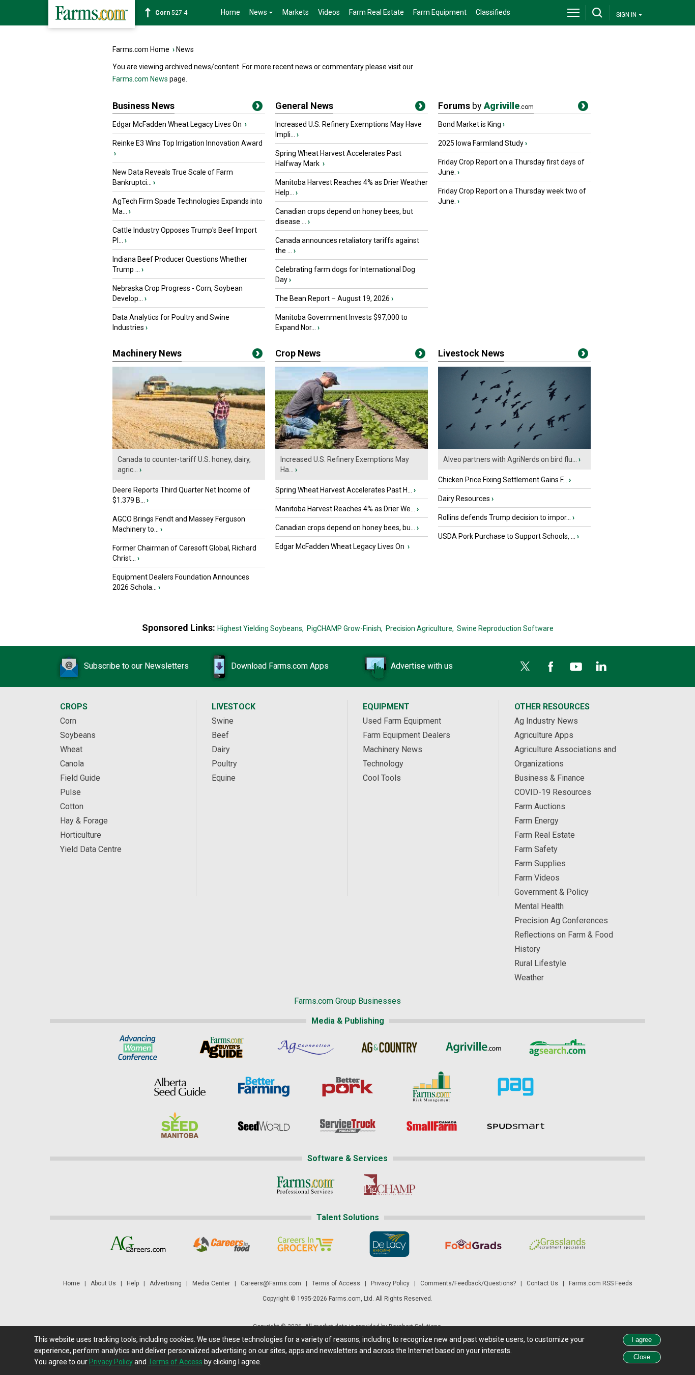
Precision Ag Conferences (561, 920)
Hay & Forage (84, 821)
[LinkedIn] (601, 666)
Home (230, 12)
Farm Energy (536, 821)
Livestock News (471, 353)
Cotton (71, 806)
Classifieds (493, 12)
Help (133, 1283)
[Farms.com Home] (91, 14)
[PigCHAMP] (389, 1185)
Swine (223, 721)
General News (304, 105)
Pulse (70, 792)
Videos (329, 12)
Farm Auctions (539, 806)
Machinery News (147, 353)
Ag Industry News (546, 721)
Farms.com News (140, 79)
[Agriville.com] (473, 1047)
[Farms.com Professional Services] (305, 1185)
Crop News (298, 353)
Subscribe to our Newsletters (136, 666)
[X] (525, 666)
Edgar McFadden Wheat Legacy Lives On (177, 124)
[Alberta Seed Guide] (180, 1086)
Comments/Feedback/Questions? (468, 1283)
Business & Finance (549, 778)
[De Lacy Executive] (389, 1244)
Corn (68, 721)
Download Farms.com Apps (280, 666)
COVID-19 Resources (552, 792)
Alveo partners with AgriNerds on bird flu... (510, 459)
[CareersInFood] (221, 1244)
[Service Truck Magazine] (348, 1126)
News (185, 49)
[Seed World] (264, 1126)
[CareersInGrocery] (305, 1244)
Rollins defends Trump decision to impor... (504, 517)
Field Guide (80, 778)
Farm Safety (536, 849)
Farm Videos (537, 878)
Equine (224, 778)
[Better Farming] (264, 1086)
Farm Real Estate (376, 12)
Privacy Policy (390, 1283)
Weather (529, 977)
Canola (72, 763)
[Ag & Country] (389, 1047)
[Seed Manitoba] (180, 1126)
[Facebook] (550, 666)
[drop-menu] (573, 12)
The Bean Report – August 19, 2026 (332, 298)
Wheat (71, 749)
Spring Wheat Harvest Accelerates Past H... (343, 490)
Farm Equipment (440, 12)
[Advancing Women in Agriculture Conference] (137, 1047)
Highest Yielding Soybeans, (260, 628)
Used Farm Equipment (402, 721)
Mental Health (539, 906)
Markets (295, 12)
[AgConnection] (305, 1047)
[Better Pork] (348, 1086)
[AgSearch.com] (557, 1047)
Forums (486, 105)
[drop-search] (597, 12)
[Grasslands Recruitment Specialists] (557, 1244)
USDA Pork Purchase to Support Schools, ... (506, 536)
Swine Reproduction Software (505, 628)
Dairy (221, 749)
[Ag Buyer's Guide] (221, 1047)
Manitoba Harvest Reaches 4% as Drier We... (345, 509)
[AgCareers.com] (137, 1244)
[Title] (257, 108)
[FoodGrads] (473, 1244)
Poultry (224, 763)
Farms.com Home (140, 49)
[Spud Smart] (515, 1126)
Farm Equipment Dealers (406, 735)
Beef (220, 735)
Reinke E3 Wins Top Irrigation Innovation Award (187, 143)
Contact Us (542, 1283)
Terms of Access (336, 1283)
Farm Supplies (540, 863)
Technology (383, 763)
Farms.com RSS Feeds (600, 1283)
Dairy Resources (464, 498)
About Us (103, 1283)
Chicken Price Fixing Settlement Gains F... (502, 480)
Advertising (166, 1283)
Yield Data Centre (91, 849)
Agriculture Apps (543, 735)
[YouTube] (576, 666)
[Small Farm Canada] (432, 1126)
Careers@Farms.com (271, 1283)
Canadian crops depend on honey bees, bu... (345, 528)
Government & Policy (551, 892)
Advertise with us (422, 666)
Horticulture (80, 835)
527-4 (171, 12)
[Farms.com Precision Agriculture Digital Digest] (515, 1086)
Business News (143, 105)
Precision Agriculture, (420, 628)
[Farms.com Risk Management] (432, 1086)
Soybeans (78, 735)
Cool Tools (382, 778)
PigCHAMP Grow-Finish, (345, 628)
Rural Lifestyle (540, 963)
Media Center (211, 1283)
